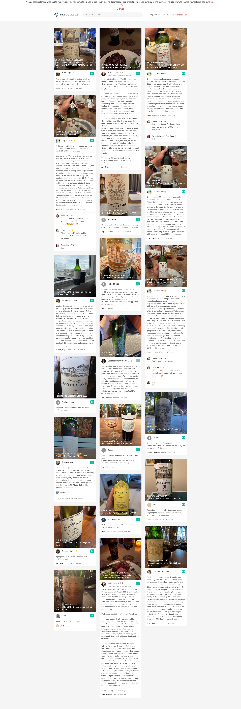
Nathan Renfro (68, 402)
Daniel (154, 623)
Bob (64, 209)
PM (154, 505)
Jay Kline (66, 140)
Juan (58, 88)
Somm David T (67, 245)
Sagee (64, 350)
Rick (107, 167)
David (103, 467)
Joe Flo (156, 438)
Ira (57, 563)
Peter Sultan (66, 216)
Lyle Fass (64, 230)
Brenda (66, 492)
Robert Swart (113, 284)
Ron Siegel (67, 72)
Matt (154, 115)
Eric (62, 88)
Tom (57, 499)
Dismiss (120, 9)
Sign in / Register (179, 15)
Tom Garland (67, 462)
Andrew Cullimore (70, 300)
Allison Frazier (114, 519)
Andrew (59, 209)
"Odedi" (110, 532)
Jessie (110, 450)
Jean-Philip (109, 232)
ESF (154, 382)
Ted (102, 398)
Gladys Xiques (68, 551)
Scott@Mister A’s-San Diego (119, 361)
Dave (62, 499)
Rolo (64, 616)
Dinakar (66, 626)
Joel (153, 352)
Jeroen (58, 350)
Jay (102, 167)
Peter (149, 115)
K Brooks (112, 219)
